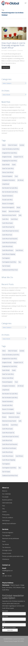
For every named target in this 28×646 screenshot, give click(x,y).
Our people (5, 497)
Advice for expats (12, 145)
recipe (18, 207)
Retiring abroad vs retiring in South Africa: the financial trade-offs (14, 124)
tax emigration (6, 258)
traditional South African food (10, 270)
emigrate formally (6, 157)
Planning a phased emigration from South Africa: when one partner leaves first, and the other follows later (14, 112)
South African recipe (7, 246)
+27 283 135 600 (7, 576)
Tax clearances (6, 547)
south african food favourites (9, 238)
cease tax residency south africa (10, 149)
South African (14, 219)
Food (16, 176)
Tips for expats (6, 266)
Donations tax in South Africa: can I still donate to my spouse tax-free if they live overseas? (13, 131)
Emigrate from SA (18, 157)
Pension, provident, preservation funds (12, 556)
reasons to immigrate (8, 203)
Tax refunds (5, 544)
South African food (7, 234)
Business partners (7, 500)
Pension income (6, 553)
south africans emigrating (8, 254)
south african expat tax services (10, 231)
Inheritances (5, 559)
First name (5, 611)
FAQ (3, 509)
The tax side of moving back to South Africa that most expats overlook (13, 119)
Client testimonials (7, 503)
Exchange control (7, 550)
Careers (4, 512)
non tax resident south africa (9, 192)
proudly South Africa (7, 199)
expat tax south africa (8, 168)
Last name (5, 616)
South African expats (7, 223)
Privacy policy (5, 514)
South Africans (19, 250)
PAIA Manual (5, 520)
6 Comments (20, 50)
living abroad (5, 184)
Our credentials (6, 494)
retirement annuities (14, 211)
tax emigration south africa (9, 262)
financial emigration (7, 176)
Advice (4, 145)
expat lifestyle (5, 164)
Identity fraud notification (9, 523)
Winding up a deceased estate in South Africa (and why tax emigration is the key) (14, 106)
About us (4, 491)
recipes (4, 211)
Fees (3, 506)
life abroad (20, 180)
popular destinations (7, 195)
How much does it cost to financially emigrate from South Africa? (13, 45)
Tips (20, 262)
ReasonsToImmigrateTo (8, 207)
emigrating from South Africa (9, 160)
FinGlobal (5, 50)
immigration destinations (8, 180)
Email (3, 622)
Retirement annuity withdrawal (10, 538)
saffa (20, 215)
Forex (3, 541)
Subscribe (10, 630)
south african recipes (7, 250)
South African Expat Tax (8, 227)
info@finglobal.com (7, 570)
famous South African (7, 172)
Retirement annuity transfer (9, 215)
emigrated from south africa (9, 153)
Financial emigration (12, 50)
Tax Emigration (6, 535)
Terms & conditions (7, 517)
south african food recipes (9, 242)
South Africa (5, 219)
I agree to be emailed (10, 627)
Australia (22, 145)
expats (14, 164)
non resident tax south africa (9, 188)
